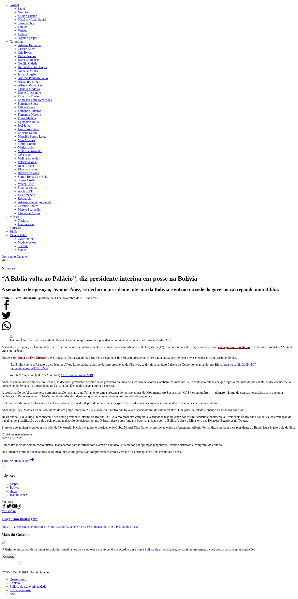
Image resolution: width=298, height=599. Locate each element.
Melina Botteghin (29, 158)
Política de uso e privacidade (28, 586)
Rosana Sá (24, 198)
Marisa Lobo (26, 147)
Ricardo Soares (27, 169)
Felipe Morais (26, 107)
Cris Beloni (25, 52)
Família (22, 27)
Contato (15, 583)
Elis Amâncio (26, 195)
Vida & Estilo (18, 235)
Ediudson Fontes (28, 96)
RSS (13, 594)
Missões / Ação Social (32, 19)
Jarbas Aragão (27, 74)
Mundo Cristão (27, 16)
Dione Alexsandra (29, 92)
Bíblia (13, 231)
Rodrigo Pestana (28, 173)
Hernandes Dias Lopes (32, 67)
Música (14, 217)
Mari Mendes (26, 140)
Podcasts (15, 227)
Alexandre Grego (29, 81)
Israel (21, 8)
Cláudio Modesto (29, 89)
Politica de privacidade (159, 549)
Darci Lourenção (29, 59)
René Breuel (26, 165)
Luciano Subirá (28, 133)
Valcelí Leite (26, 184)
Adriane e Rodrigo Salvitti (34, 202)
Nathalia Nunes (28, 70)
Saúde (22, 249)
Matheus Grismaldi (30, 151)
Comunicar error (20, 590)
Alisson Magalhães (30, 85)
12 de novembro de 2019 (77, 375)
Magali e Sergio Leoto (32, 136)
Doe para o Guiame (14, 256)
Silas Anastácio (27, 187)
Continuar (8, 556)
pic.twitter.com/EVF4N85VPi (29, 368)
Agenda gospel (27, 38)
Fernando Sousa (28, 103)
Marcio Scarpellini (29, 209)
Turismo (23, 246)
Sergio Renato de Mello (33, 176)
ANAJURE (25, 191)
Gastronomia (26, 238)
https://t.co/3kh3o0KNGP (239, 364)
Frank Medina (27, 118)
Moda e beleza (27, 242)
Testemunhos (26, 23)
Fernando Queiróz (29, 111)
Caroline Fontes (28, 206)
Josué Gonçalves (28, 129)
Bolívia (14, 487)
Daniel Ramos (27, 56)
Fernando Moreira (29, 114)
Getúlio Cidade (27, 63)
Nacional (23, 220)
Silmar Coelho (27, 180)
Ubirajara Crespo (29, 213)
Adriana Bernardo (29, 45)
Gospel (14, 5)
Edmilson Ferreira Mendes (35, 100)
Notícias (23, 12)
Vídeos (22, 30)
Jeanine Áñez (18, 495)
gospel (14, 484)
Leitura (22, 34)
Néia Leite (24, 154)
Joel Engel (24, 125)
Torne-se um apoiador (16, 460)
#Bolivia (134, 364)
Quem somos (18, 579)
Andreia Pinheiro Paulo (33, 78)
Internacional (26, 224)
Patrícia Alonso (27, 162)
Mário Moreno (27, 143)
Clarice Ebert (26, 49)
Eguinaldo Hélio (28, 122)
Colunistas (16, 41)
